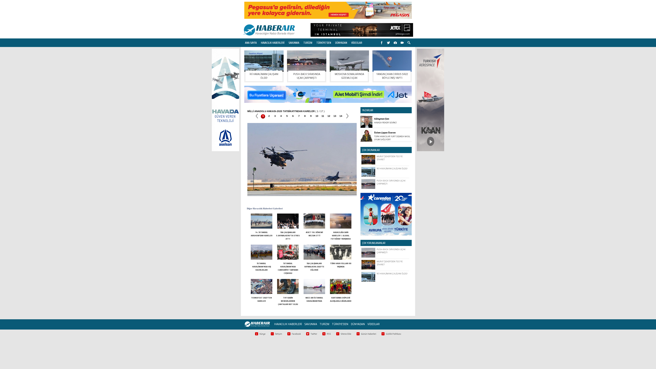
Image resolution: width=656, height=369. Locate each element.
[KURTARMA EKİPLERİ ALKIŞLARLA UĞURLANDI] (340, 293)
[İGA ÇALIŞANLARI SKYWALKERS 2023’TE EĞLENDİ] (314, 259)
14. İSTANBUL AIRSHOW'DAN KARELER (261, 234)
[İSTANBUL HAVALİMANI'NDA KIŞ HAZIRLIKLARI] (261, 259)
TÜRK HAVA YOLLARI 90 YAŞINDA (340, 265)
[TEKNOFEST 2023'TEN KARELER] (261, 293)
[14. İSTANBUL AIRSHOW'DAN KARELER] (261, 227)
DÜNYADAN (341, 42)
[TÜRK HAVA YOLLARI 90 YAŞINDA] (340, 259)
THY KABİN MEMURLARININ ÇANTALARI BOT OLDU (288, 301)
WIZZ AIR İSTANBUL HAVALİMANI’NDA (314, 299)
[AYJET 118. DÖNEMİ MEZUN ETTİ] (314, 227)
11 (323, 116)
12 (328, 116)
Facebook (296, 334)
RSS (329, 334)
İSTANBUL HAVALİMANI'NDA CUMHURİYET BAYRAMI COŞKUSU (288, 268)
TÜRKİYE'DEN (323, 42)
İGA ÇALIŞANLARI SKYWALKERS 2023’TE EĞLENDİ (314, 266)
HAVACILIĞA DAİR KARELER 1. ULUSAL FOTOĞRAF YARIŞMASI (341, 235)
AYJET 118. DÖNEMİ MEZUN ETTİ (314, 234)
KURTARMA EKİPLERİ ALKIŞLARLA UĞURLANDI (340, 299)
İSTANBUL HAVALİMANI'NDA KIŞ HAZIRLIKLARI (261, 266)
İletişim (278, 334)
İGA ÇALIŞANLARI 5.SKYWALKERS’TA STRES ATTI (288, 235)
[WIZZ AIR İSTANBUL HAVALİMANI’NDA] (314, 293)
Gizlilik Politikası (393, 334)
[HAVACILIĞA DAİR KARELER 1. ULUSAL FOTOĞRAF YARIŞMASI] (340, 227)
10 (317, 116)
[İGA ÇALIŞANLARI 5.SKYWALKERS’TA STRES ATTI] (288, 227)
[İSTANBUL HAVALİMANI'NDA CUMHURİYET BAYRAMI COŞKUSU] (288, 259)
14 (340, 116)
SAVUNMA (294, 42)
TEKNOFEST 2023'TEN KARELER (261, 299)
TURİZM (307, 42)
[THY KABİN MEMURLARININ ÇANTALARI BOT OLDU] (288, 293)
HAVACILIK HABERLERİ (272, 42)
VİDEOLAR (356, 42)
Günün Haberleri (368, 334)
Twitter (314, 334)
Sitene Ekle (346, 334)
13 (334, 116)
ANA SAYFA (251, 42)
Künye (262, 334)
